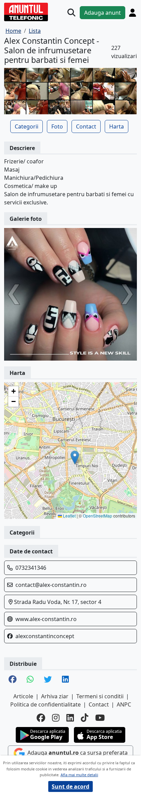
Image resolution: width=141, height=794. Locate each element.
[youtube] (100, 717)
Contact (86, 126)
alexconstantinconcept (44, 636)
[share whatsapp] (30, 680)
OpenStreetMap (97, 516)
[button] (74, 457)
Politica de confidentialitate (45, 704)
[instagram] (56, 717)
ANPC (124, 704)
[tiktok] (84, 717)
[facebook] (41, 717)
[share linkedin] (65, 680)
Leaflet (69, 516)
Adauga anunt (102, 12)
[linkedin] (70, 717)
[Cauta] (71, 12)
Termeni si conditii (100, 696)
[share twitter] (47, 680)
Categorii (26, 126)
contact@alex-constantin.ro (51, 585)
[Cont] (132, 12)
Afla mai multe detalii (79, 774)
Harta (116, 126)
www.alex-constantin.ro (46, 619)
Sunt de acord (70, 786)
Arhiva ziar (54, 696)
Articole (23, 696)
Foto (57, 126)
